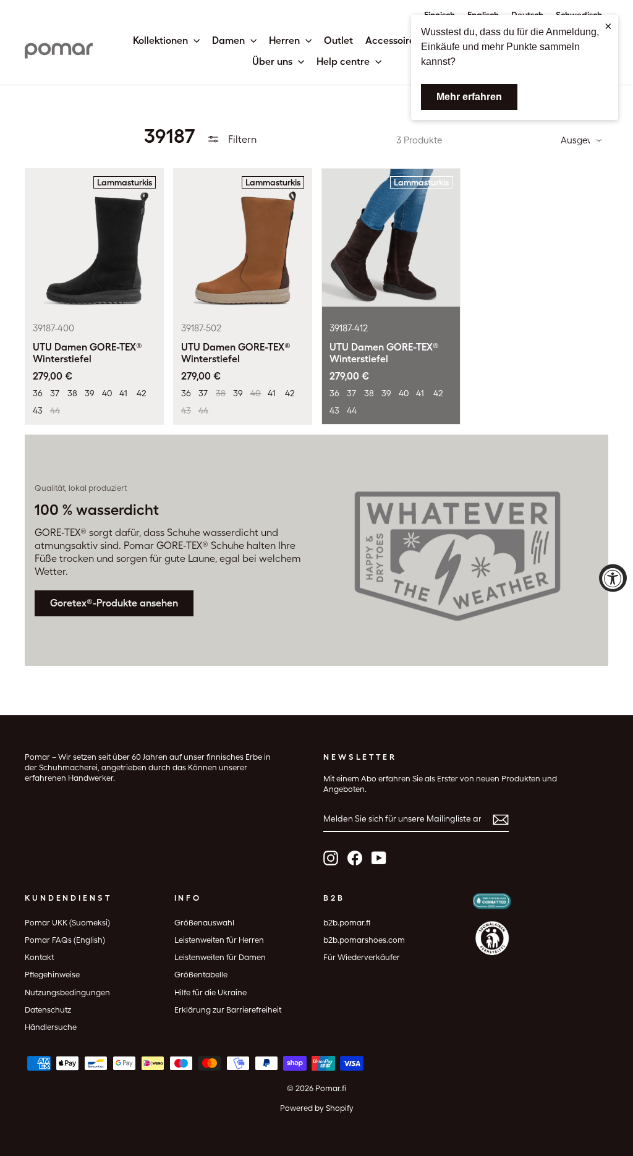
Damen (229, 40)
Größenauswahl (204, 922)
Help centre (344, 61)
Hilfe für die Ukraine (210, 992)
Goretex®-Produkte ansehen (114, 603)
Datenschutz (48, 1009)
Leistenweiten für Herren (219, 940)
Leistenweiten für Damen (220, 957)
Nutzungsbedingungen (67, 992)
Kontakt (39, 957)
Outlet (338, 40)
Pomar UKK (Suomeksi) (67, 922)
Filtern (241, 139)
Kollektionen (161, 40)
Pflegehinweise (52, 974)
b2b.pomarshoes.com (364, 940)
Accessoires (392, 40)
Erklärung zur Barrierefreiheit (227, 1009)
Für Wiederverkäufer (361, 957)
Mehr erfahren (469, 96)
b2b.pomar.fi (346, 922)
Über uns (273, 61)
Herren (285, 40)
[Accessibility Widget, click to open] (613, 578)
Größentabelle (200, 974)
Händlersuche (51, 1027)
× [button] (608, 26)
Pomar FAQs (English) (65, 940)
